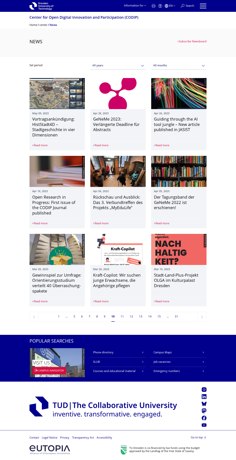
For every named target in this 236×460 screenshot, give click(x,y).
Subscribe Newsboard (192, 41)
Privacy (64, 438)
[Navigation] (203, 6)
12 (131, 316)
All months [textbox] (160, 65)
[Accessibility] (160, 6)
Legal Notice (49, 438)
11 (122, 316)
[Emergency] (154, 6)
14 (150, 316)
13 (140, 316)
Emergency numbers (167, 371)
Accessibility (104, 438)
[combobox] (118, 66)
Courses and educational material (114, 371)
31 (176, 316)
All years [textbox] (97, 65)
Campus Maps (163, 352)
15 (159, 316)
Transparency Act (83, 438)
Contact (34, 438)
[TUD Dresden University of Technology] (41, 6)
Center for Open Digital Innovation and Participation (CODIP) (84, 18)
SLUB (96, 362)
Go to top (197, 437)
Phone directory (103, 352)
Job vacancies (162, 362)
